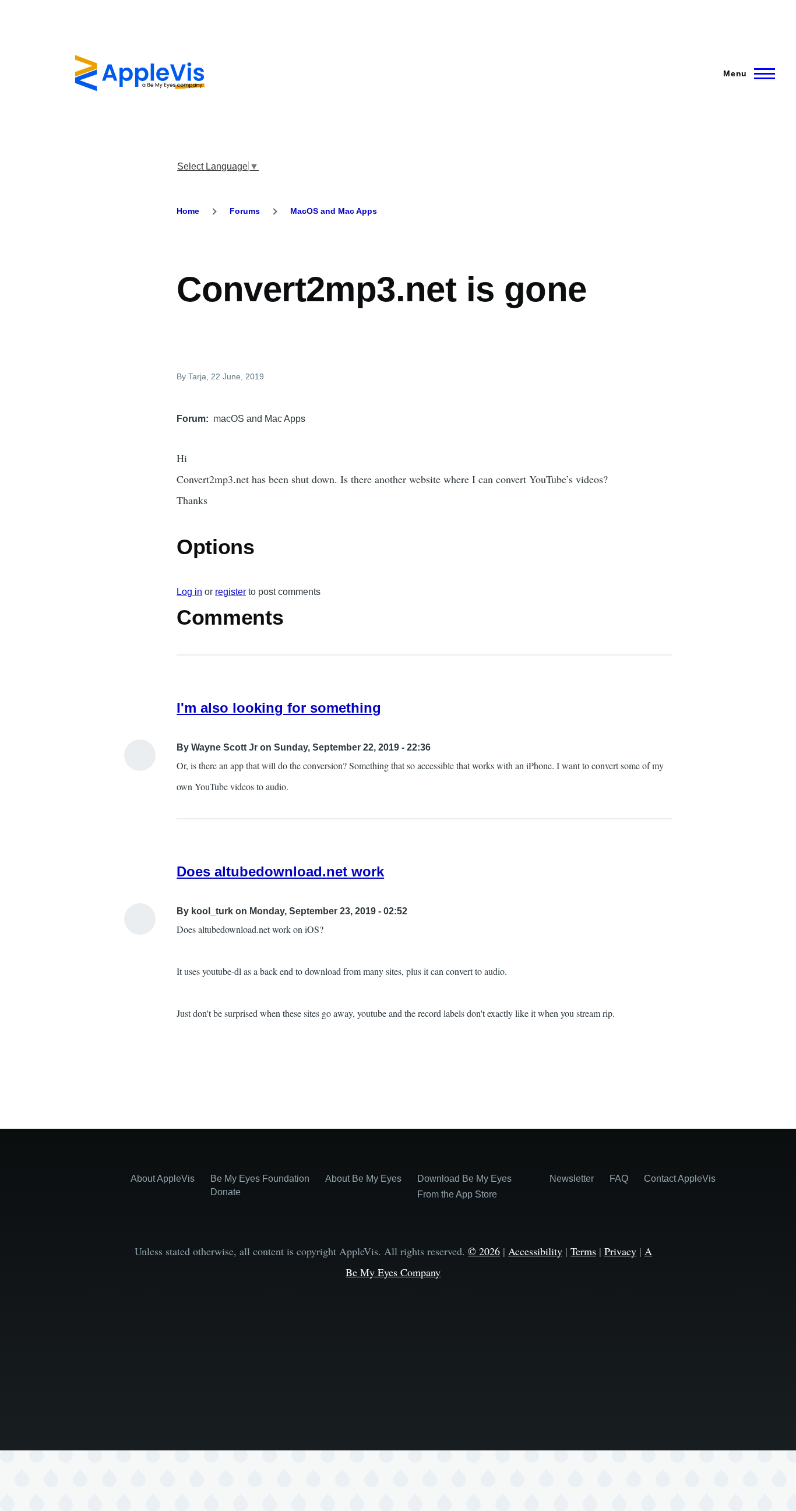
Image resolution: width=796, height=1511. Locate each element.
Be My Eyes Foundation (259, 1179)
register (230, 592)
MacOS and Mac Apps (333, 211)
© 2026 (484, 1251)
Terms (583, 1251)
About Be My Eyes (363, 1179)
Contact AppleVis (680, 1179)
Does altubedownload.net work (280, 871)
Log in (189, 592)
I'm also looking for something (279, 708)
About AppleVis (163, 1179)
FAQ (619, 1179)
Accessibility (535, 1251)
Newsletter (572, 1179)
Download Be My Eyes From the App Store (464, 1186)
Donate (225, 1192)
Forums (245, 211)
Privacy (620, 1251)
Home (188, 211)
